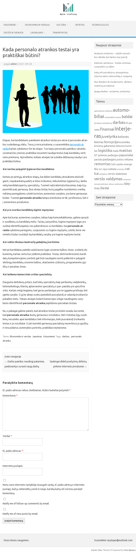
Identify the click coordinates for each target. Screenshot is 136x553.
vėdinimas (119, 184)
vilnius (111, 184)
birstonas (98, 123)
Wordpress (130, 550)
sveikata (111, 169)
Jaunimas (37, 336)
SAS (113, 164)
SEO (100, 169)
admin (13, 64)
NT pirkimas (100, 155)
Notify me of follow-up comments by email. (26, 503)
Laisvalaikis (36, 32)
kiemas (99, 142)
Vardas (7, 436)
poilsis (120, 159)
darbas (65, 336)
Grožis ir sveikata (13, 32)
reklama (128, 159)
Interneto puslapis (13, 465)
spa (105, 169)
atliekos (108, 111)
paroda (98, 159)
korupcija (111, 142)
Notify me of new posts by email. (20, 513)
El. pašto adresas (13, 450)
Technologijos (100, 25)
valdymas (103, 174)
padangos (113, 155)
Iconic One (96, 550)
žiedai (104, 188)
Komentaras (10, 395)
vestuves (127, 179)
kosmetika (124, 142)
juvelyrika (109, 136)
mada (115, 150)
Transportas (59, 32)
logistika (105, 150)
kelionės (123, 136)
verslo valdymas (108, 179)
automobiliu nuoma (113, 117)
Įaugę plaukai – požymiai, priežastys (112, 91)
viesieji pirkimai (101, 184)
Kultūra (61, 25)
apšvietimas (99, 111)
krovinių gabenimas (104, 146)
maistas (125, 150)
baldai (127, 116)
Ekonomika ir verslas (37, 25)
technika (120, 169)
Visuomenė (10, 25)
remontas (102, 164)
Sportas (79, 25)
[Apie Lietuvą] (68, 14)
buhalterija (107, 123)
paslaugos (109, 159)
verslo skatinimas (117, 173)
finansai (107, 129)
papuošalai (126, 155)
